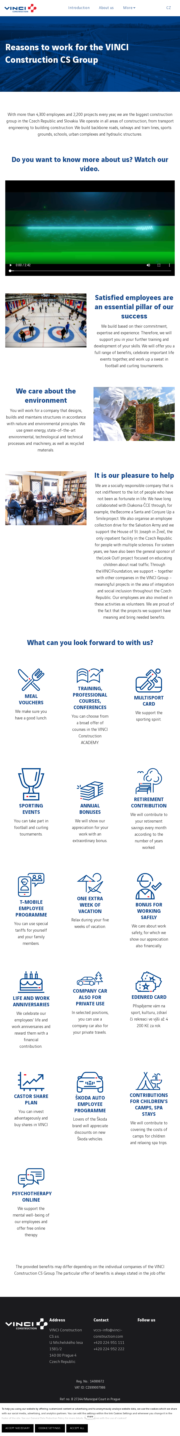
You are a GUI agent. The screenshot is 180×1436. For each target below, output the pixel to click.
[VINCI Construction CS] (20, 8)
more (90, 1416)
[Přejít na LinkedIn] (140, 1331)
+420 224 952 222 (109, 1349)
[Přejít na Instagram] (162, 1331)
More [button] (127, 8)
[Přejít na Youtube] (140, 1339)
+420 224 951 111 (109, 1343)
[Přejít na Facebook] (151, 1331)
